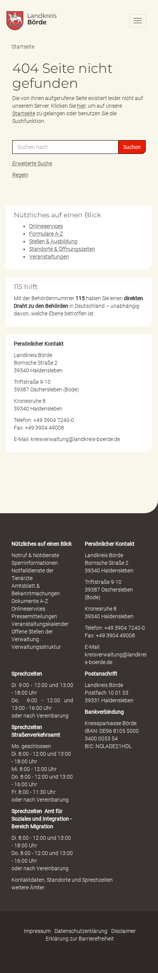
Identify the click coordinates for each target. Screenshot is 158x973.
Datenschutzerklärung (80, 931)
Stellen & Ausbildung (53, 241)
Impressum (37, 931)
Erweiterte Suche (32, 163)
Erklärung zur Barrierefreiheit (80, 939)
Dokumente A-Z (30, 601)
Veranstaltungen (49, 257)
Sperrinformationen (35, 563)
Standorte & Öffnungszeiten (62, 249)
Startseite (23, 47)
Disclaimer (123, 931)
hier (81, 106)
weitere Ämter (28, 887)
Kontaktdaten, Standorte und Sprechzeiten (62, 880)
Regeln (20, 175)
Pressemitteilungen (34, 616)
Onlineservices (46, 226)
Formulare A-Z (46, 234)
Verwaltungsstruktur (36, 647)
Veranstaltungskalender (40, 624)
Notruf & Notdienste (35, 555)
